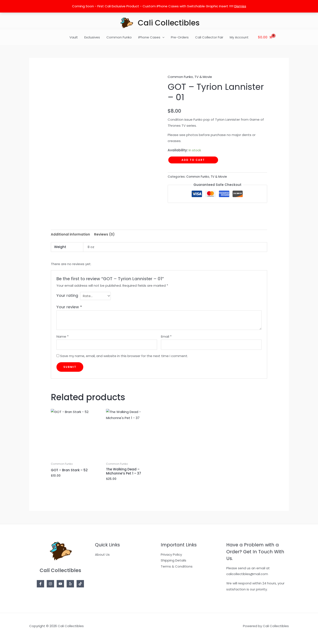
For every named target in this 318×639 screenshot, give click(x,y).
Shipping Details (173, 560)
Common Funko (119, 37)
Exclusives (92, 37)
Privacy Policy (171, 554)
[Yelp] (70, 583)
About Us (102, 554)
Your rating (67, 295)
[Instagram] (50, 583)
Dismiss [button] (240, 6)
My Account (239, 37)
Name (62, 336)
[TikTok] (80, 583)
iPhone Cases (149, 37)
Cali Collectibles (169, 22)
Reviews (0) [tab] (104, 234)
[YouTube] (60, 583)
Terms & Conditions (177, 566)
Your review (69, 307)
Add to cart (193, 160)
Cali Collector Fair (209, 37)
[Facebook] (40, 583)
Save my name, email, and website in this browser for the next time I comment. (124, 356)
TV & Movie (203, 76)
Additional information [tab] (70, 234)
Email (166, 336)
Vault (73, 37)
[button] (162, 37)
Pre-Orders (180, 37)
